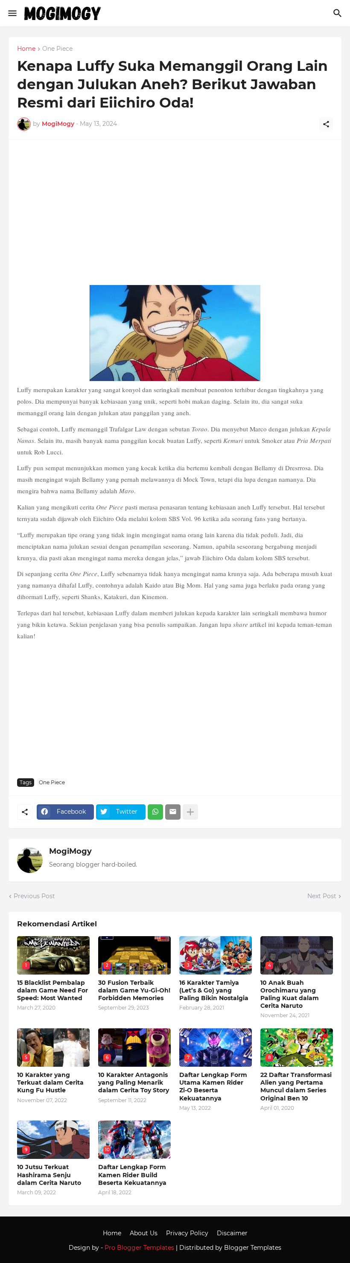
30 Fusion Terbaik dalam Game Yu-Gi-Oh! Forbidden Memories (134, 990)
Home (26, 49)
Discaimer (232, 1233)
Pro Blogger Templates (139, 1247)
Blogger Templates (252, 1247)
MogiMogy (70, 851)
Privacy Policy (187, 1233)
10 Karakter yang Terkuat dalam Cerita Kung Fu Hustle (50, 1082)
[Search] (338, 13)
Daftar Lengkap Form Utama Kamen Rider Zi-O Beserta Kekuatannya (213, 1086)
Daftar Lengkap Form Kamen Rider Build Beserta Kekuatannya (132, 1174)
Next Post (321, 896)
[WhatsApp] (155, 812)
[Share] (326, 124)
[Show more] (190, 812)
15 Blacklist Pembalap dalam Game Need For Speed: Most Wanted (52, 990)
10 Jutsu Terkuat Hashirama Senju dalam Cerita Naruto (49, 1174)
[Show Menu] (11, 13)
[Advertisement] (175, 216)
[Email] (173, 812)
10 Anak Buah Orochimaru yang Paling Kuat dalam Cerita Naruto (289, 994)
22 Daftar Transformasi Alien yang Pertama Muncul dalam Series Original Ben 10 (296, 1086)
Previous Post (34, 896)
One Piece (57, 49)
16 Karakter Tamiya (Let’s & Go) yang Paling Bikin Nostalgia (213, 990)
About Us (144, 1233)
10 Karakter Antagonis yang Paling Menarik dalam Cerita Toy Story (133, 1082)
